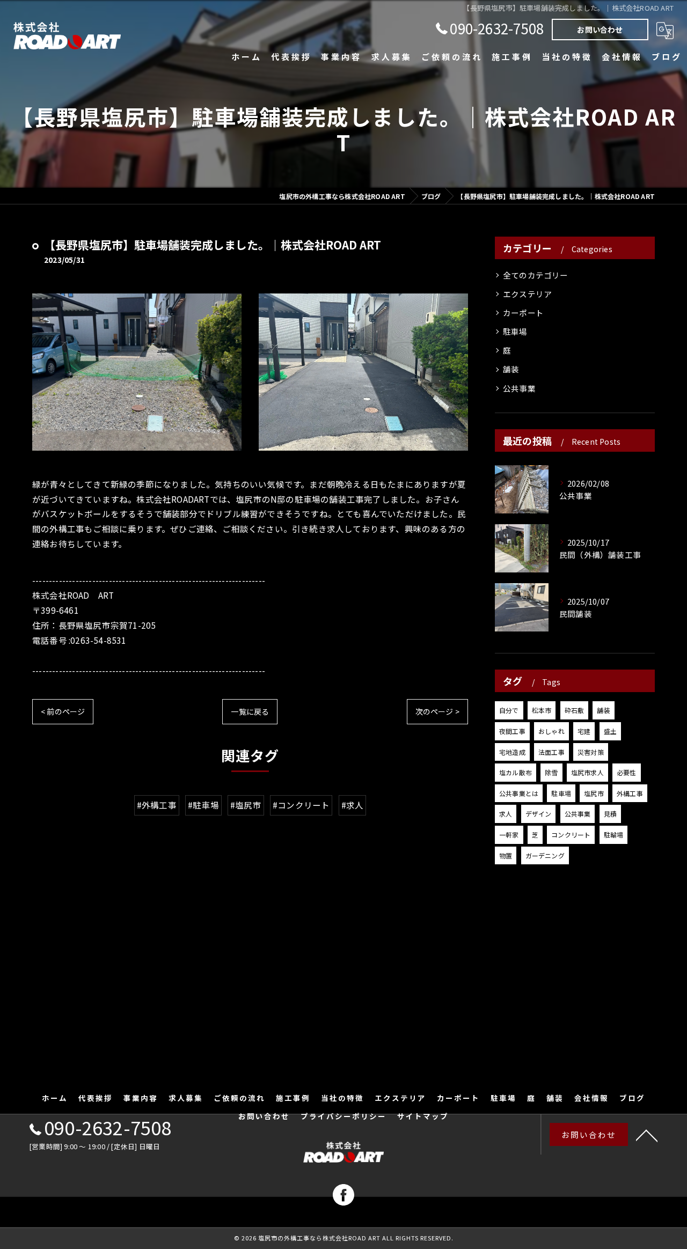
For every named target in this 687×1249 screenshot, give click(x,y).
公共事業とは (518, 793)
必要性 (627, 772)
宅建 (584, 731)
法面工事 (551, 751)
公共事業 (519, 388)
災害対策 (591, 751)
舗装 (511, 368)
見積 (610, 813)
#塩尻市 (245, 805)
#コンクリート (301, 805)
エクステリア (527, 293)
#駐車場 (203, 805)
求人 (505, 813)
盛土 (610, 731)
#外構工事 (157, 805)
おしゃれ (551, 731)
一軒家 (509, 834)
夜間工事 (512, 731)
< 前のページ (63, 711)
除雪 (551, 772)
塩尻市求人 (587, 772)
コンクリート (570, 834)
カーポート (523, 312)
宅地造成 (512, 751)
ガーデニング (545, 855)
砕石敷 (574, 710)
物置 (505, 855)
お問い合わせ (600, 29)
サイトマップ (423, 1116)
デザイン (538, 813)
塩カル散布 (515, 772)
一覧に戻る (250, 711)
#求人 (352, 805)
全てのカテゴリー (535, 275)
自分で (509, 710)
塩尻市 (594, 793)
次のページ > (437, 711)
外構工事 (630, 793)
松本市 (542, 710)
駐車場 (515, 331)
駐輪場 (614, 834)
